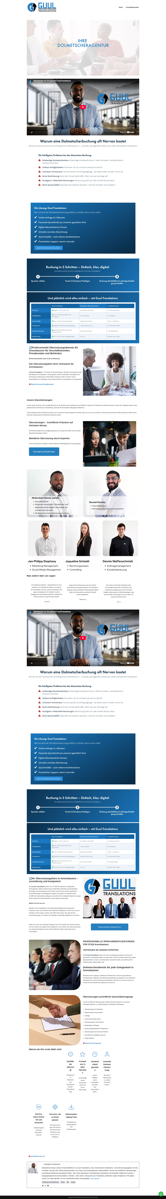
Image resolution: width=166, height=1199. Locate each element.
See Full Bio (95, 1178)
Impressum (86, 1197)
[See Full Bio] (100, 1178)
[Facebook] (43, 1186)
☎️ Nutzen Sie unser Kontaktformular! (41, 384)
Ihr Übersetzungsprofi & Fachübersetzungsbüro (83, 1148)
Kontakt (96, 1197)
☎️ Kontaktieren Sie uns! (37, 1156)
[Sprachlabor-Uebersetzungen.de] (42, 7)
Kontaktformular (132, 7)
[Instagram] (45, 1186)
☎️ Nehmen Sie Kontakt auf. (92, 1043)
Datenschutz (91, 1197)
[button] (123, 7)
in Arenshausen (111, 1148)
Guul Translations (55, 1148)
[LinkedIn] (48, 1186)
